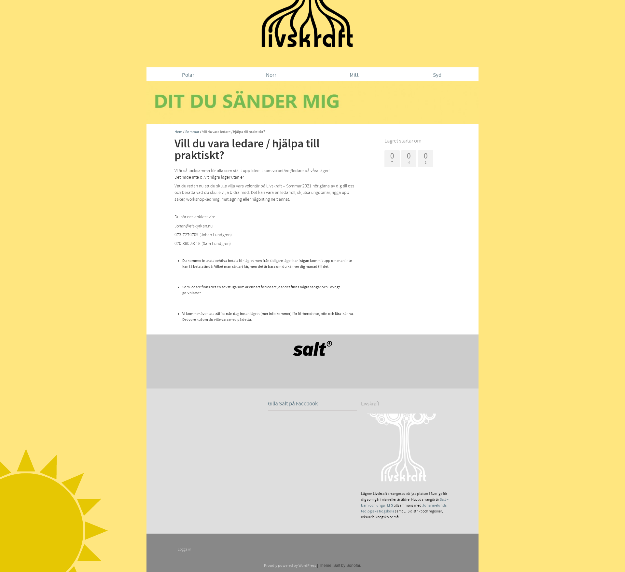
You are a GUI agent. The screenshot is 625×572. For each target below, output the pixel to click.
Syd (437, 75)
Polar (188, 75)
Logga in (184, 549)
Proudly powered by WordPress (290, 565)
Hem (178, 131)
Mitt (354, 75)
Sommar (192, 131)
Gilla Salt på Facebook (293, 403)
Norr (271, 75)
